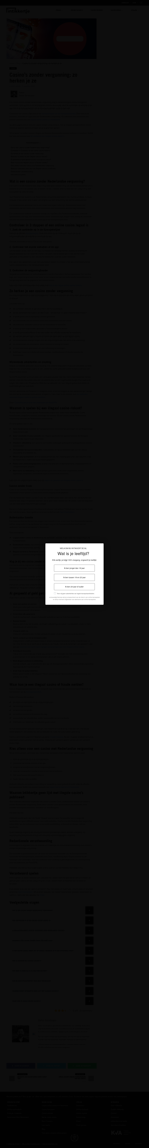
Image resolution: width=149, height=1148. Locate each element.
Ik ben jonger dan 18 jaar (74, 568)
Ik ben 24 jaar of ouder (74, 586)
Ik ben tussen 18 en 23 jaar (74, 577)
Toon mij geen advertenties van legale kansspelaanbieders (75, 593)
